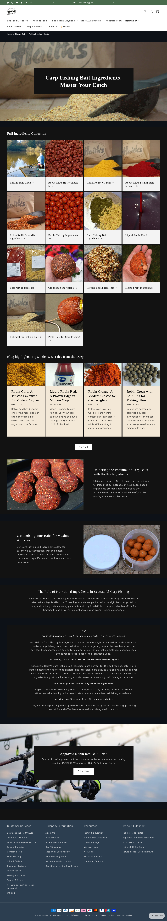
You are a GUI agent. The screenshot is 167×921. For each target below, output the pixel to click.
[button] (18, 21)
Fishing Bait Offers (20, 182)
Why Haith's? (52, 837)
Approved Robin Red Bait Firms (138, 837)
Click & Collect (14, 861)
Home (9, 34)
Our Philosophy (53, 847)
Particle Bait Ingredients (100, 287)
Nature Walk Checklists (95, 837)
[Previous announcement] (53, 2)
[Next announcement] (113, 2)
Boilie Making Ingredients (63, 235)
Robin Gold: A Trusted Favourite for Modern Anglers (25, 396)
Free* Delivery (14, 856)
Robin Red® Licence (132, 842)
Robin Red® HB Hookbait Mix (63, 184)
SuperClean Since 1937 (57, 842)
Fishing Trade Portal (132, 833)
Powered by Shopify (60, 915)
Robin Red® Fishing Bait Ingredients (139, 184)
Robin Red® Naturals (99, 182)
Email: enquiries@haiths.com (21, 842)
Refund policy (76, 915)
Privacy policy (91, 915)
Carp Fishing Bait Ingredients (97, 237)
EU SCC (11, 893)
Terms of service (107, 915)
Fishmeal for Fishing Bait (24, 337)
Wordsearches (91, 847)
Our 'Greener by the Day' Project (61, 866)
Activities (88, 852)
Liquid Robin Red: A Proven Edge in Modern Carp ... (63, 396)
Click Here (83, 771)
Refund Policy (14, 871)
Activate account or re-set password (20, 886)
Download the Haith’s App (20, 833)
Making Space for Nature (58, 861)
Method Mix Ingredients (139, 287)
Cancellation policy (124, 915)
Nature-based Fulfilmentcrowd (137, 852)
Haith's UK (46, 915)
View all (83, 447)
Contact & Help (14, 852)
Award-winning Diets (55, 856)
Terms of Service (15, 880)
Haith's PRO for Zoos (133, 847)
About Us (50, 833)
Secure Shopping (15, 847)
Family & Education (93, 833)
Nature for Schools (93, 861)
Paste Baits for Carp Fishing (64, 337)
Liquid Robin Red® (136, 235)
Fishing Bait (20, 34)
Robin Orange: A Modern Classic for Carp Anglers (102, 396)
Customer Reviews (16, 866)
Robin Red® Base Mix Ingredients (22, 237)
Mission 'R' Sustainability (57, 852)
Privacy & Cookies (16, 875)
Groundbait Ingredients (61, 287)
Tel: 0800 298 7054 (17, 837)
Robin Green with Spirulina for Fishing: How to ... (140, 396)
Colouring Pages (92, 842)
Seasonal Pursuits (93, 856)
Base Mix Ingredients (22, 287)
